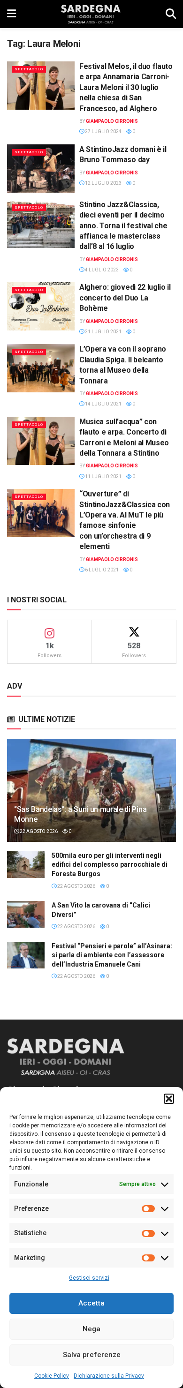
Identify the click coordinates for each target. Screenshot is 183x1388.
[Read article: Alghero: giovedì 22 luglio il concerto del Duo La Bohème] (41, 306)
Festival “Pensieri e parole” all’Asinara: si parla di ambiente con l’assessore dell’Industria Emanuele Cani (112, 955)
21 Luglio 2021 (103, 331)
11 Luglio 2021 (103, 476)
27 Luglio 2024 (103, 131)
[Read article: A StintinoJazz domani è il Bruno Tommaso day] (41, 168)
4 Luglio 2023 (101, 269)
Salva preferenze (92, 1354)
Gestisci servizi (89, 1278)
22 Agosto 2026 (38, 831)
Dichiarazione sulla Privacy (109, 1376)
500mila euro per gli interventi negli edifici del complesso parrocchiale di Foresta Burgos (110, 865)
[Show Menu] (11, 14)
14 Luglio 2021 (103, 403)
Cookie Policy (51, 1376)
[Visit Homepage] (91, 14)
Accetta (91, 1303)
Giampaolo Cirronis (112, 121)
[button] (169, 1098)
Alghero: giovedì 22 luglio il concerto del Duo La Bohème (125, 298)
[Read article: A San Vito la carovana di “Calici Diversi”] (26, 914)
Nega (91, 1329)
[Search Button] (171, 14)
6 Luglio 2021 (101, 569)
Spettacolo (29, 69)
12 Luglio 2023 (103, 183)
